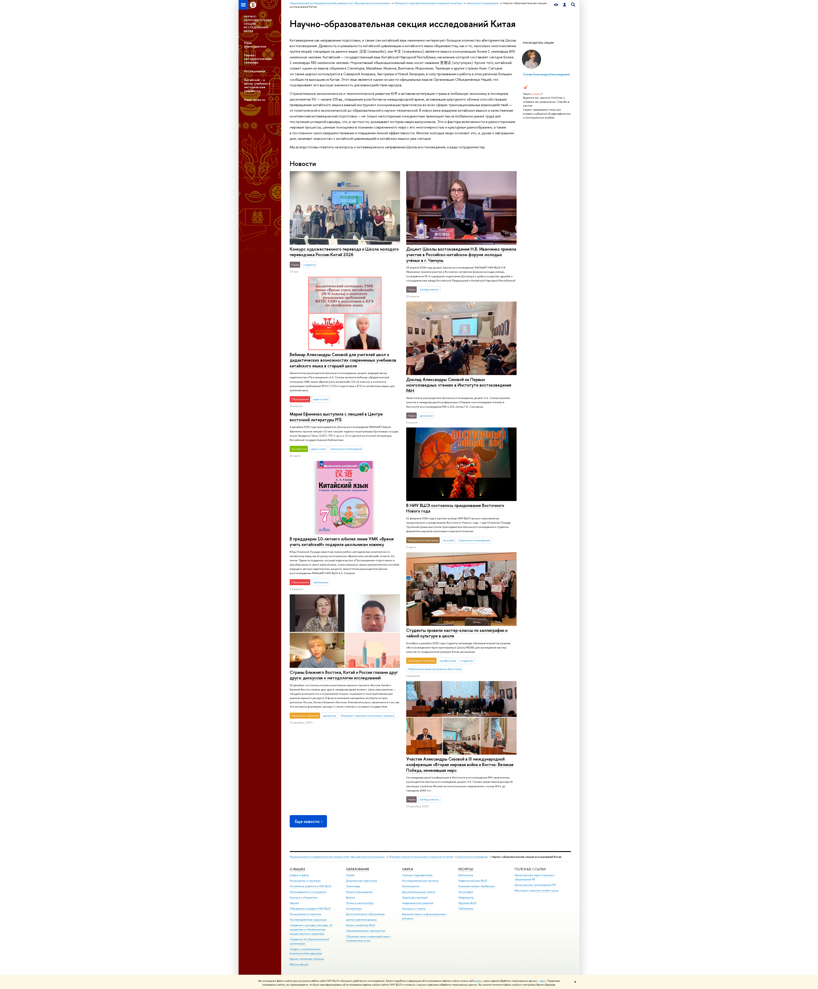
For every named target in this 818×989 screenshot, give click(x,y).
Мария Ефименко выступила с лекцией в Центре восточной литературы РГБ (336, 417)
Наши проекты (254, 100)
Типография (465, 892)
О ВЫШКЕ (297, 869)
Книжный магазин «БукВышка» (476, 886)
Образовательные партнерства (365, 931)
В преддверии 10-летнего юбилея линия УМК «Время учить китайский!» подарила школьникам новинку (342, 541)
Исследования (254, 71)
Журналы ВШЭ (467, 903)
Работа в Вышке (299, 964)
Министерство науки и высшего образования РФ (534, 877)
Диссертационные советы (418, 892)
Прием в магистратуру (360, 903)
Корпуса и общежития (303, 897)
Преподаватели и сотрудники (308, 892)
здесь (479, 981)
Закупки (294, 903)
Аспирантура (354, 908)
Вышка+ (350, 897)
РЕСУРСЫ (465, 869)
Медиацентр (466, 897)
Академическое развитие (417, 903)
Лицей (350, 875)
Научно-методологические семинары (258, 58)
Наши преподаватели (255, 44)
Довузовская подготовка (361, 880)
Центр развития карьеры (361, 919)
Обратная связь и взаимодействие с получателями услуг (368, 939)
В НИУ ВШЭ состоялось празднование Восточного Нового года (455, 508)
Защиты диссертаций (415, 897)
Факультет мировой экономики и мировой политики (421, 857)
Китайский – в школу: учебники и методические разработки (257, 85)
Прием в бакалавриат (359, 892)
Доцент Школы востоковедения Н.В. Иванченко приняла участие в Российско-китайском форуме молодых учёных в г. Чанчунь (461, 254)
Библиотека (465, 875)
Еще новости (307, 821)
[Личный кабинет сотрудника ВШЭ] (564, 5)
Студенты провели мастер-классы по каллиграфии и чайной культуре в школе (456, 633)
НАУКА (407, 869)
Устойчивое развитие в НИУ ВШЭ (310, 886)
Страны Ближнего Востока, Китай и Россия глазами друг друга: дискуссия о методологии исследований (344, 675)
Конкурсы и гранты (413, 908)
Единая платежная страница (307, 959)
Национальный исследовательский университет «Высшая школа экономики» (337, 857)
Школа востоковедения (473, 857)
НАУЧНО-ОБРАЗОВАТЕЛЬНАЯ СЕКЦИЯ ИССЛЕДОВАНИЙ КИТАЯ (258, 23)
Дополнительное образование (365, 914)
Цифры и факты (299, 875)
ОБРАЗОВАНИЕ (357, 869)
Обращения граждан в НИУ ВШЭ (310, 908)
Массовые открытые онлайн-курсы (537, 890)
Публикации (465, 908)
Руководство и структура (305, 880)
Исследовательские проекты (420, 880)
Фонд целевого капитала (305, 914)
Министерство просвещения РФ (535, 885)
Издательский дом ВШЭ (472, 880)
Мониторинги (410, 886)
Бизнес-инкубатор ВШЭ (360, 925)
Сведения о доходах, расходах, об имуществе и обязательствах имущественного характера (311, 929)
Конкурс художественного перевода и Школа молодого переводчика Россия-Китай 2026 (344, 252)
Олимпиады (353, 886)
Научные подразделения (417, 875)
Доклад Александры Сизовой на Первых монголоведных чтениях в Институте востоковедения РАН (458, 385)
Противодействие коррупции (308, 919)
